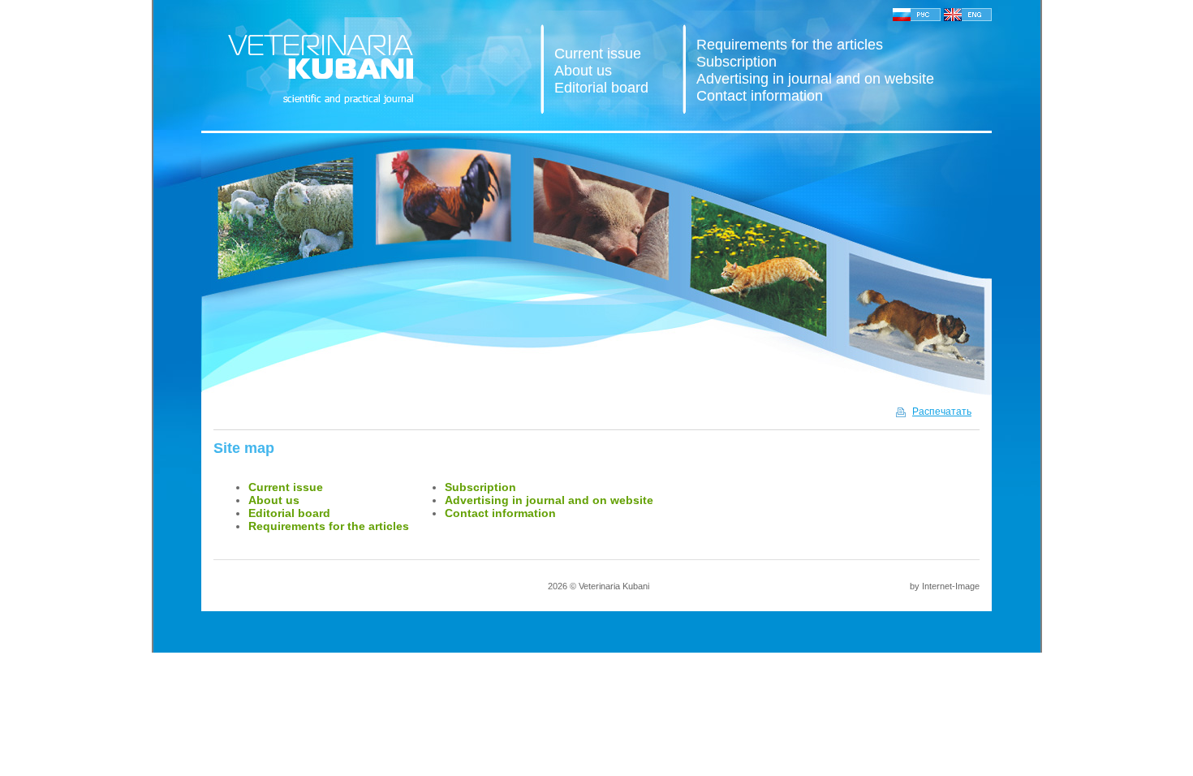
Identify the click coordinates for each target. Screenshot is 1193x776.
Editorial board (601, 88)
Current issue (597, 53)
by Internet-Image (945, 586)
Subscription (736, 62)
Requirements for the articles (789, 45)
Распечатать (941, 411)
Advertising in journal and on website (815, 79)
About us (583, 71)
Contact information (759, 96)
